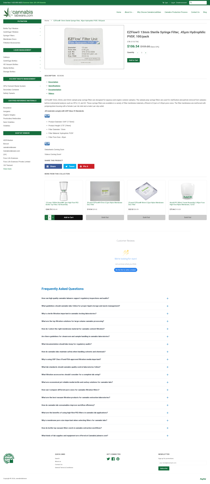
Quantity (130, 52)
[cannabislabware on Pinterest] (118, 459)
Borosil (6, 144)
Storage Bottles (9, 72)
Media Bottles (8, 68)
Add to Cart (68, 217)
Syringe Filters (8, 36)
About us (58, 461)
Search (57, 458)
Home (118, 12)
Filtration (22, 21)
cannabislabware (9, 147)
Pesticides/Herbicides (12, 118)
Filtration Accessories (11, 43)
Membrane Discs (9, 39)
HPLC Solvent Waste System (14, 86)
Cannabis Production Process (176, 12)
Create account (181, 2)
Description (50, 76)
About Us (128, 12)
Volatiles (6, 126)
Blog (205, 12)
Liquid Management (22, 50)
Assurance (7, 108)
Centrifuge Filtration (10, 32)
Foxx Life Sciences (10, 158)
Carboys (6, 57)
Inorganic (6, 111)
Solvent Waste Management (22, 79)
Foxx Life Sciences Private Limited (16, 162)
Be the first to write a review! (126, 270)
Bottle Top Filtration (10, 28)
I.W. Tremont (8, 165)
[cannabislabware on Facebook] (113, 459)
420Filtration (8, 140)
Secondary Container (11, 90)
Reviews (60, 76)
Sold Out (105, 217)
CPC (5, 155)
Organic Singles (9, 115)
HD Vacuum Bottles (10, 64)
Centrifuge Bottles (10, 61)
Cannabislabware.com (11, 151)
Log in (173, 2)
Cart (166, 3)
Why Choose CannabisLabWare (149, 12)
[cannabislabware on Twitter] (108, 459)
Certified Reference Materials (22, 101)
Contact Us (195, 12)
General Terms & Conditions (64, 467)
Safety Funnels (9, 93)
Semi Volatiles (8, 122)
